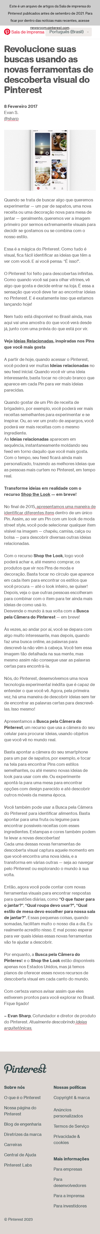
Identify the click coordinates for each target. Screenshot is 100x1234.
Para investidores (70, 1205)
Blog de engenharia (22, 1124)
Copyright (63, 1097)
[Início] (7, 32)
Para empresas (68, 1169)
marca (84, 1097)
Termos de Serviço (71, 1126)
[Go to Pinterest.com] (25, 1068)
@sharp (11, 118)
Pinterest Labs (18, 1165)
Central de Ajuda (20, 1154)
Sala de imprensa (27, 32)
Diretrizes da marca (23, 1134)
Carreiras (13, 1144)
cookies (61, 1142)
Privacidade (65, 1136)
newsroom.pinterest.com (49, 28)
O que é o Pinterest (22, 1097)
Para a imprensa (69, 1195)
